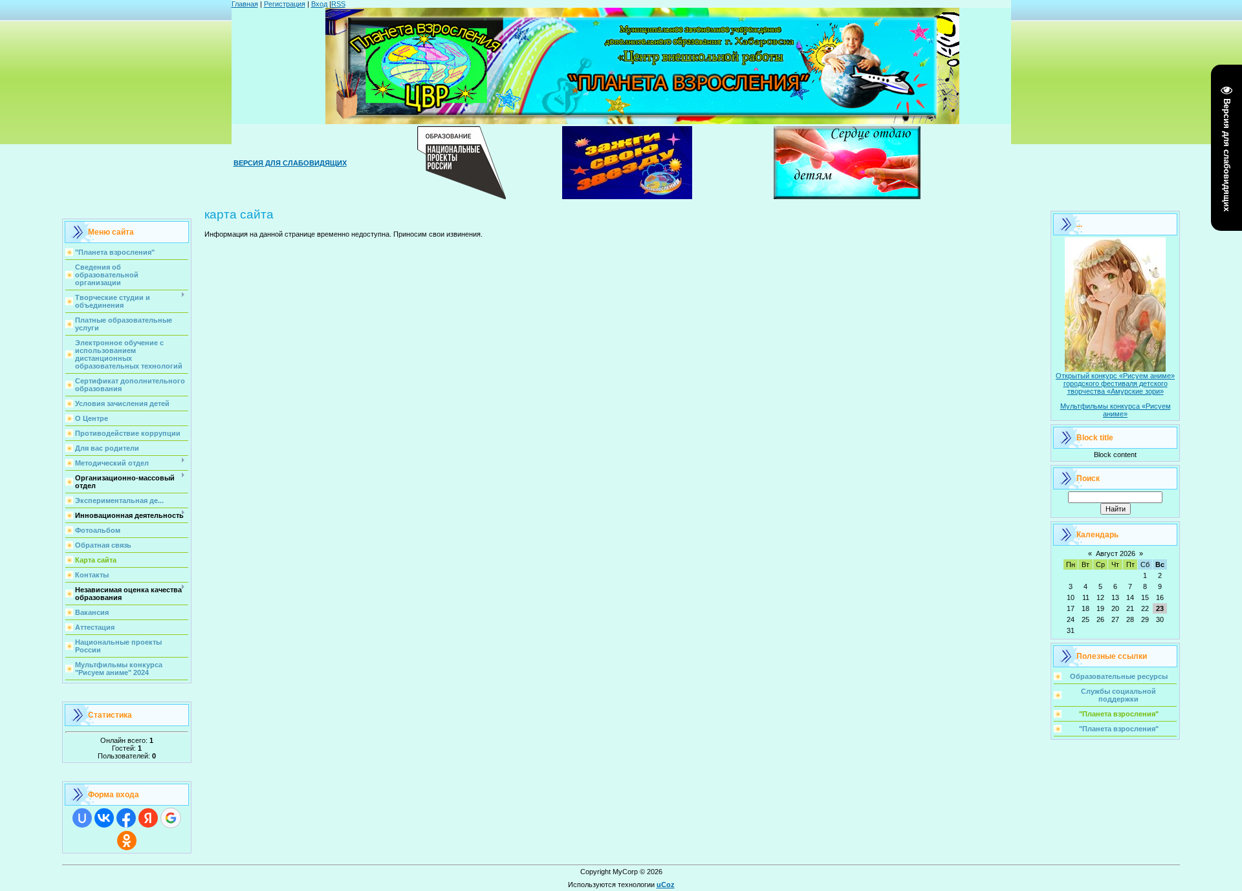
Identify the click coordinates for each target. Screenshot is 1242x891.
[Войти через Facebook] (126, 818)
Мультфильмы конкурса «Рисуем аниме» (1115, 410)
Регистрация (284, 4)
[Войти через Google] (170, 818)
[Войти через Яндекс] (148, 818)
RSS (338, 4)
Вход (319, 4)
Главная (245, 4)
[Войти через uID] (82, 818)
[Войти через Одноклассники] (126, 840)
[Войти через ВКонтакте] (104, 818)
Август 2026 (1115, 553)
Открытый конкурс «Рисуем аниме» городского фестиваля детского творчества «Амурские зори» (1115, 383)
